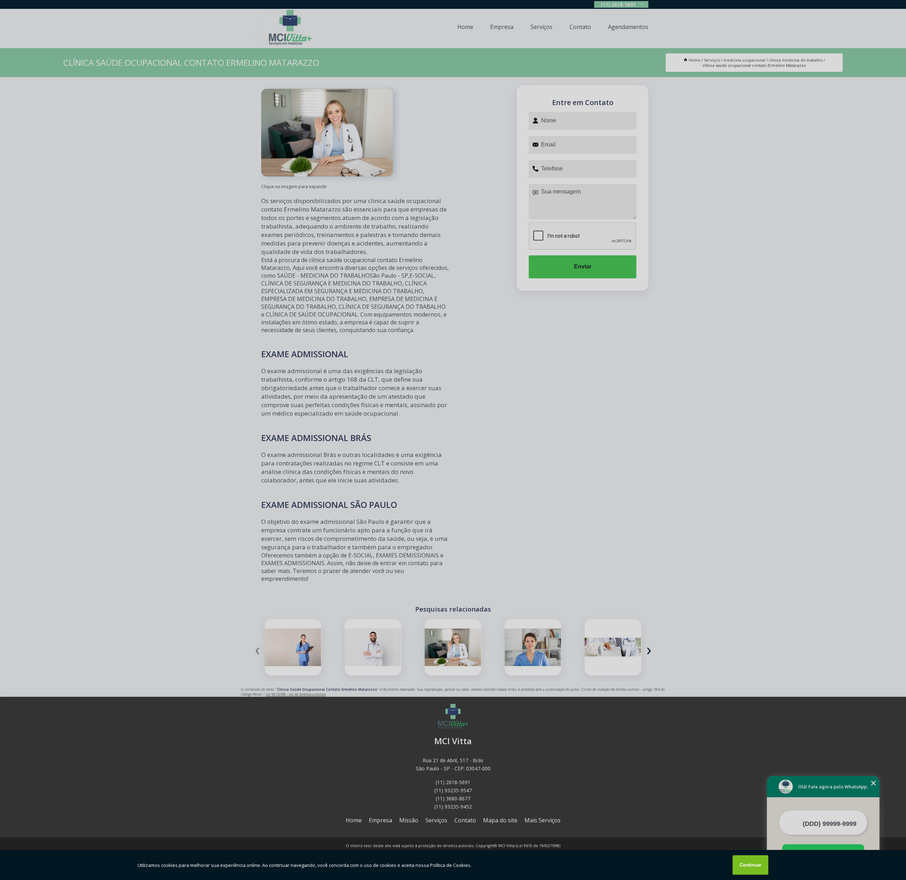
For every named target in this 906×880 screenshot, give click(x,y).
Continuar (750, 865)
